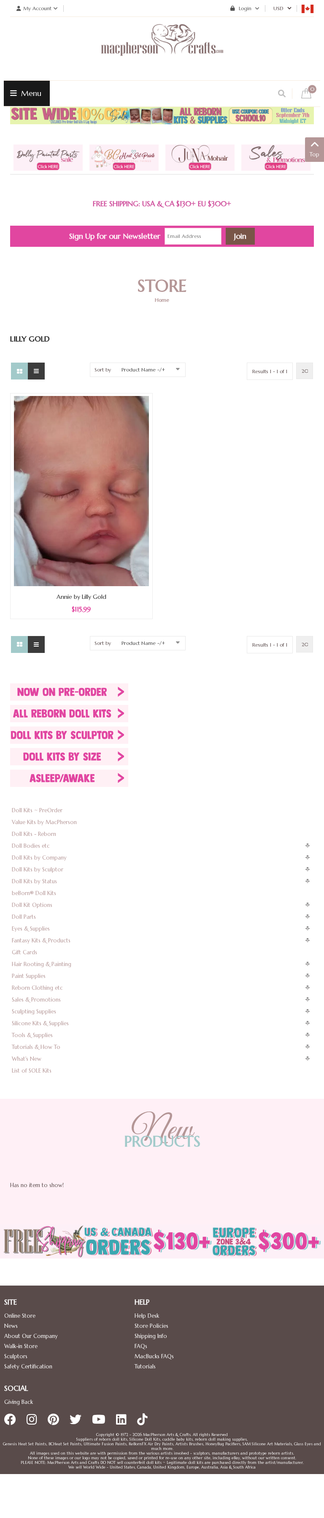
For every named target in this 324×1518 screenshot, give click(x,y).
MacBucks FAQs (154, 1356)
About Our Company (31, 1336)
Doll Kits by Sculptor (37, 869)
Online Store (19, 1315)
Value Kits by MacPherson (44, 822)
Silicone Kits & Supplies (40, 1023)
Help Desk (147, 1315)
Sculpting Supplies (34, 1011)
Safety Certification (28, 1366)
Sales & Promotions (36, 999)
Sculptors (15, 1356)
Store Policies (151, 1326)
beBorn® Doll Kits (34, 893)
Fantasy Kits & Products (41, 940)
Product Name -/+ (143, 369)
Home (162, 300)
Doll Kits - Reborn (34, 834)
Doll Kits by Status (34, 881)
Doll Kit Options (32, 905)
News (11, 1326)
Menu (30, 93)
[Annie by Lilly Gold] (81, 490)
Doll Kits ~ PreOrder (37, 810)
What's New (26, 1058)
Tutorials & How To (36, 1047)
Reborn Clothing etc (37, 987)
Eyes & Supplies (31, 928)
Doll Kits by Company (39, 857)
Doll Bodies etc (31, 845)
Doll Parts (24, 916)
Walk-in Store (21, 1346)
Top (314, 154)
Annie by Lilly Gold (81, 597)
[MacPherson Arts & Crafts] (162, 48)
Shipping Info (151, 1336)
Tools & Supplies (32, 1035)
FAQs (141, 1346)
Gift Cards (24, 952)
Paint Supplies (29, 976)
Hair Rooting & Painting (41, 964)
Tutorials (145, 1366)
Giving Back (18, 1402)
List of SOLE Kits (31, 1070)
